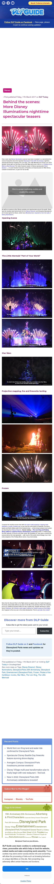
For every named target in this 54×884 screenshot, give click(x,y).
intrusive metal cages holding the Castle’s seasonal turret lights (32, 608)
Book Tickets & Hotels (40, 3)
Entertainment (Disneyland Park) (19, 672)
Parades (40, 832)
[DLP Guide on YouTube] (12, 3)
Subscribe (44, 630)
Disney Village (10, 826)
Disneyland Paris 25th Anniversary (34, 161)
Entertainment (25, 826)
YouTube (29, 799)
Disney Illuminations (17, 159)
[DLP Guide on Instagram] (3, 3)
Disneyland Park (32, 821)
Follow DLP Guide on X (17, 644)
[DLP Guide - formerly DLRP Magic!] (27, 12)
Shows (35, 837)
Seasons (28, 837)
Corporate (27, 817)
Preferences (27, 875)
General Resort (35, 829)
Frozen (36, 672)
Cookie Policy (25, 881)
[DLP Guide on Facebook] (8, 3)
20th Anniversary (28, 814)
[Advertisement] (27, 57)
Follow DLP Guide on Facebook (18, 22)
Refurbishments (17, 837)
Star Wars (21, 675)
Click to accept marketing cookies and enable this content (27, 190)
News (7, 90)
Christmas (8, 608)
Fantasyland (25, 829)
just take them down (43, 610)
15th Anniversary (12, 813)
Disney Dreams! (30, 211)
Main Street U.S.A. (30, 832)
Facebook (37, 644)
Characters (18, 817)
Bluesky (19, 799)
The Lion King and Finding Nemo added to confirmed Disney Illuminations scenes (25, 530)
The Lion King (31, 675)
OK (27, 869)
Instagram (8, 799)
